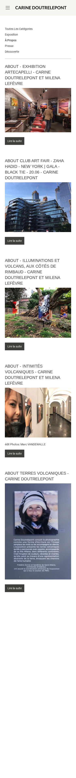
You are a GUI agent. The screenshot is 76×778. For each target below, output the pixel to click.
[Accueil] (40, 7)
